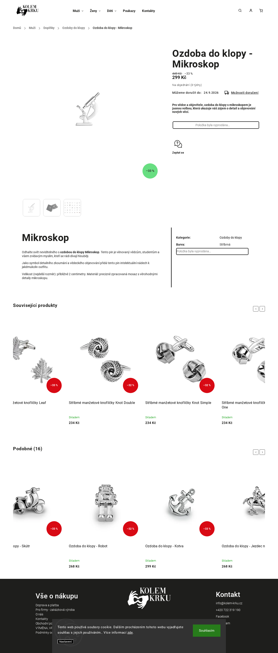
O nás (39, 614)
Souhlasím (206, 631)
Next (263, 308)
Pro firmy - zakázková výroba (55, 609)
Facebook (222, 616)
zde (130, 633)
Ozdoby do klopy (231, 237)
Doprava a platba (47, 605)
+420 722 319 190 (228, 610)
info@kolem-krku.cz (229, 603)
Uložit (182, 161)
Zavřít (246, 160)
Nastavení (65, 641)
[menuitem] (80, 11)
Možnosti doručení (245, 92)
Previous (256, 308)
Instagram (223, 623)
